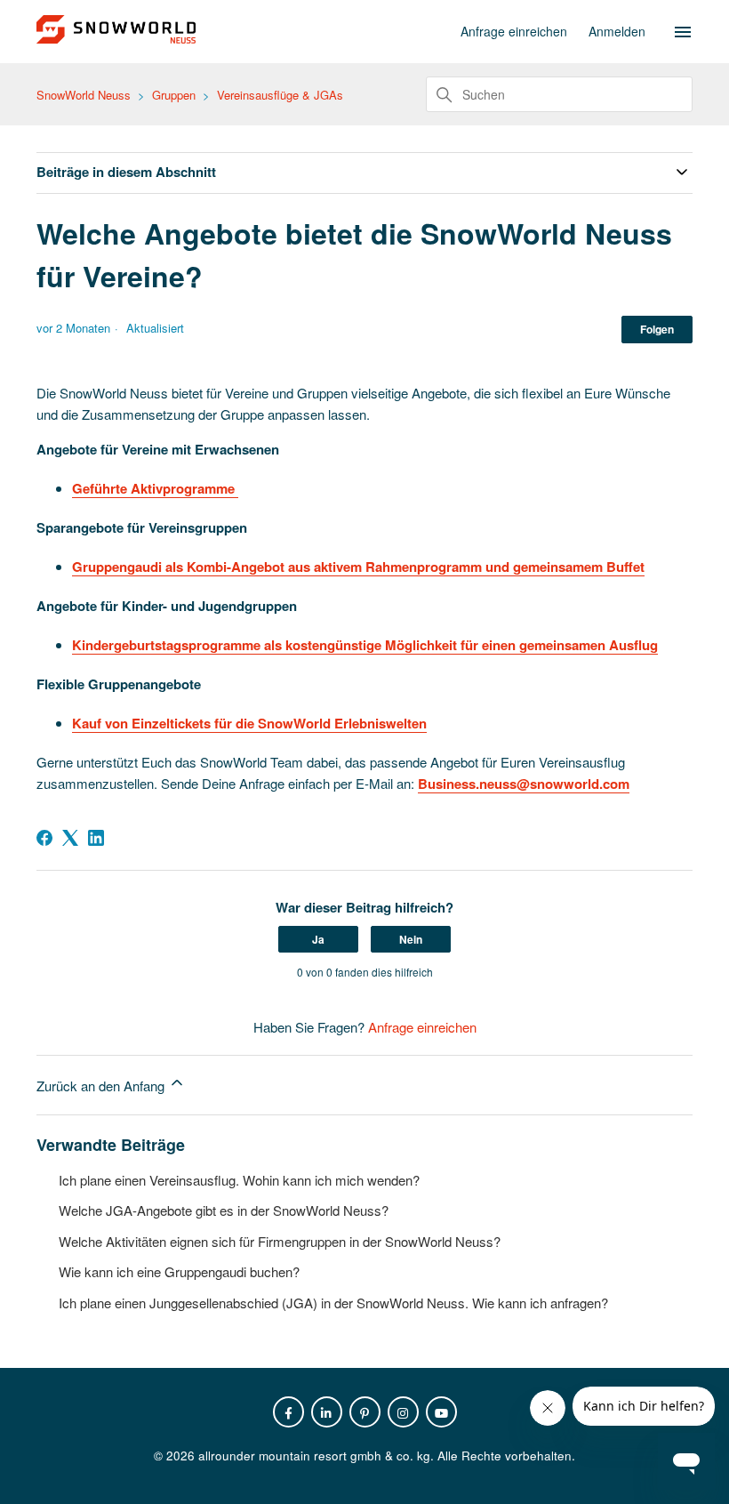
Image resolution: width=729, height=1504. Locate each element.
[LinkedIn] (96, 838)
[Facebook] (44, 838)
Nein (410, 939)
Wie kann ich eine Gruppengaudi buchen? (179, 1271)
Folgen (657, 329)
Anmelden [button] (617, 31)
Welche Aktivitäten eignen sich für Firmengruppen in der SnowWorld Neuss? (280, 1241)
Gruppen (174, 94)
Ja (318, 939)
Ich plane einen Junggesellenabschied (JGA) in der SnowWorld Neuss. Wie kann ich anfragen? (333, 1302)
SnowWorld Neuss (83, 94)
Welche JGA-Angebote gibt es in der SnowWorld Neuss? (224, 1210)
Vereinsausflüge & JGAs (280, 94)
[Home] (116, 37)
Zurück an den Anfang (102, 1085)
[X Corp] (70, 838)
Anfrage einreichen (514, 31)
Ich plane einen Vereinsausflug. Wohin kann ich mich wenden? (239, 1179)
